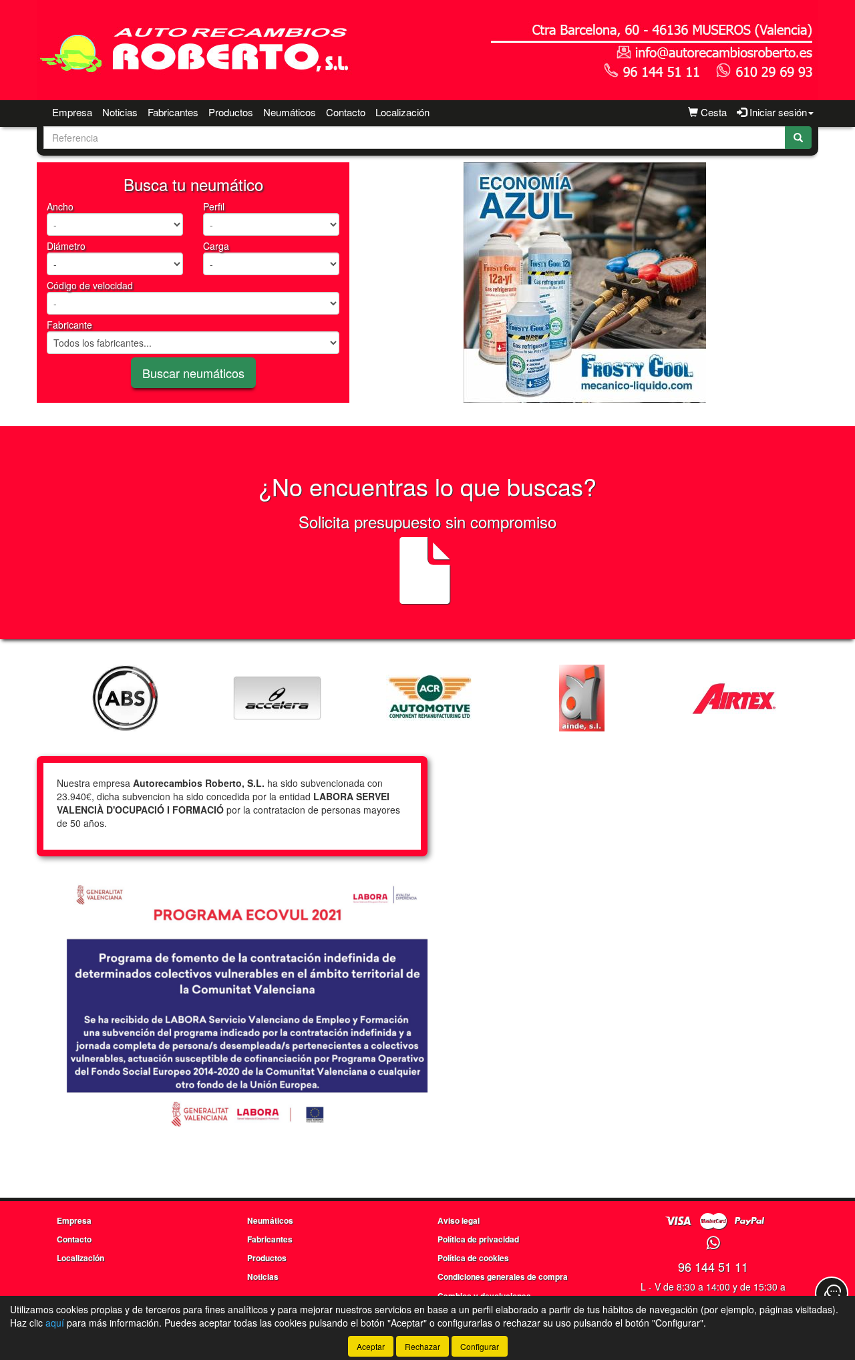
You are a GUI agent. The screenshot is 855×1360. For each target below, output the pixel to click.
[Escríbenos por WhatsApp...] (713, 1243)
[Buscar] (798, 137)
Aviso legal (459, 1220)
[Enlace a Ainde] (582, 698)
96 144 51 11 (713, 1266)
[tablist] (584, 282)
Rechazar (422, 1346)
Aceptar (371, 1346)
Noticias (120, 112)
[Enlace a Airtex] (734, 698)
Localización (402, 112)
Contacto (345, 112)
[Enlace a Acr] (429, 698)
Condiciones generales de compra (503, 1276)
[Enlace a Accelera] (277, 698)
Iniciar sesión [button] (777, 112)
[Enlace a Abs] (125, 698)
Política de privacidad (478, 1239)
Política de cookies (473, 1258)
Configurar (479, 1346)
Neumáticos (289, 112)
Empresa (72, 112)
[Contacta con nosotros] (831, 1293)
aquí (54, 1322)
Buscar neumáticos (193, 372)
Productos (230, 112)
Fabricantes (173, 112)
